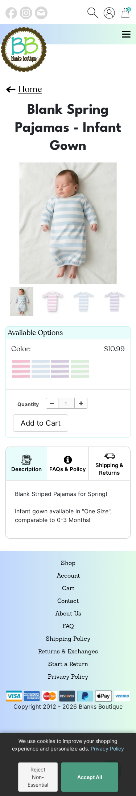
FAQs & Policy (67, 469)
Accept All (89, 777)
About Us (68, 614)
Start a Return (68, 664)
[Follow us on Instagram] (26, 12)
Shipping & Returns (109, 469)
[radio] (21, 369)
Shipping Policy (68, 639)
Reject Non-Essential (38, 777)
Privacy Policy (68, 677)
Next (13, 220)
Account (68, 576)
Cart (68, 589)
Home (30, 89)
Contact (68, 601)
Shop (68, 563)
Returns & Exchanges (68, 652)
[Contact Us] (41, 12)
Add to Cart (41, 423)
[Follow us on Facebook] (11, 13)
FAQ (68, 627)
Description (26, 469)
